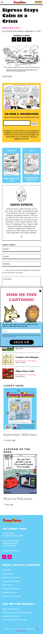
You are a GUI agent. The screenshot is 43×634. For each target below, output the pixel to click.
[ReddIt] (24, 39)
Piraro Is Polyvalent (18, 499)
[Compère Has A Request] (8, 359)
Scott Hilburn (20, 376)
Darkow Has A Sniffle (11, 616)
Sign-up (34, 124)
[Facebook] (14, 39)
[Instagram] (21, 236)
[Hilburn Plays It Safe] (8, 373)
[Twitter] (19, 39)
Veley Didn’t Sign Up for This (31, 179)
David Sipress (18, 31)
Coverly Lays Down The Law (14, 620)
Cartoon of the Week (25, 361)
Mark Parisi (19, 348)
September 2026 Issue (20, 435)
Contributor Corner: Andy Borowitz (17, 612)
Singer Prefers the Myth (11, 180)
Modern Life (11, 28)
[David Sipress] (3, 31)
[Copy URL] (29, 39)
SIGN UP (21, 342)
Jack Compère (21, 362)
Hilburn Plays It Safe (25, 372)
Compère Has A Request (27, 358)
